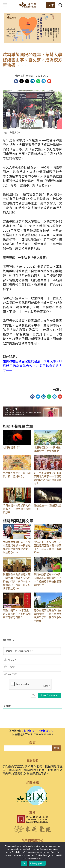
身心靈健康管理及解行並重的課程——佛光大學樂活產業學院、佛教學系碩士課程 (48, 615)
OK (24, 863)
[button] (5, 5)
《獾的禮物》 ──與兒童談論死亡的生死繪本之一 (48, 449)
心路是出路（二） (13, 447)
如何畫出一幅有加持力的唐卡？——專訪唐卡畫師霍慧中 (17, 508)
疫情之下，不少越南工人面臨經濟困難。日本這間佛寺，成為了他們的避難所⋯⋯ (48, 547)
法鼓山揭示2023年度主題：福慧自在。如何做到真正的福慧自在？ (17, 613)
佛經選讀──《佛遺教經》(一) (47, 507)
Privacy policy (37, 863)
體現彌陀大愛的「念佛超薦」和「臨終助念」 (17, 474)
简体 (51, 5)
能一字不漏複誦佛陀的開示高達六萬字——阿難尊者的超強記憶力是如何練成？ (48, 478)
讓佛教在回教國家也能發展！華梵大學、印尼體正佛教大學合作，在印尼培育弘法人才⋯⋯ (32, 365)
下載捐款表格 (45, 730)
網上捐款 (29, 730)
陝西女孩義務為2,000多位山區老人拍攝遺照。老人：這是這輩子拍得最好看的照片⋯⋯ (48, 579)
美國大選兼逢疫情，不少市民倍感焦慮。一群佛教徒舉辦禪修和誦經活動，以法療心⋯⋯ (17, 547)
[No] (61, 855)
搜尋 (56, 748)
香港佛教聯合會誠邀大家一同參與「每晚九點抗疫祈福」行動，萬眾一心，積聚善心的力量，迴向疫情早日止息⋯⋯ (17, 581)
